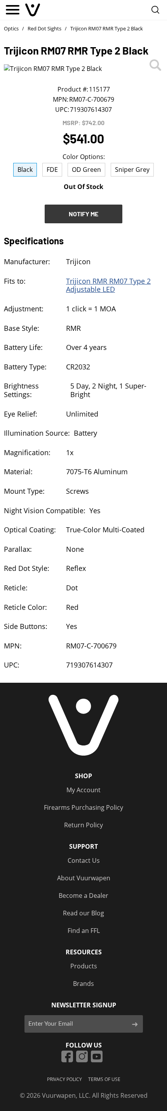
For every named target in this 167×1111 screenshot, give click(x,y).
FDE (52, 169)
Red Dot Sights (44, 28)
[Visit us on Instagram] (82, 1056)
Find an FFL (84, 930)
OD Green (86, 169)
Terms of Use (104, 1079)
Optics (11, 28)
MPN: (60, 99)
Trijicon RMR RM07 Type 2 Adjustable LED (108, 285)
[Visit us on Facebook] (67, 1056)
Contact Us (84, 860)
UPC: (62, 109)
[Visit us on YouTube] (97, 1056)
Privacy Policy (64, 1079)
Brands (83, 983)
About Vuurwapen (83, 878)
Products (83, 966)
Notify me (83, 213)
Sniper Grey (132, 169)
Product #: (72, 89)
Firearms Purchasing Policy (83, 807)
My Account (83, 790)
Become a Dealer (83, 895)
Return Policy (83, 825)
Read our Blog (83, 913)
